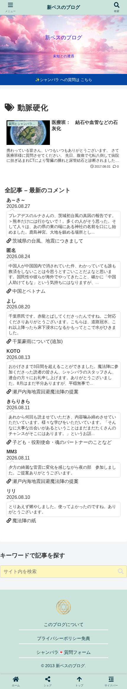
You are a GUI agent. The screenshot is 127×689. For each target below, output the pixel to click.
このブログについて (64, 624)
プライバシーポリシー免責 (63, 638)
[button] (120, 571)
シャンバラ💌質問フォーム (63, 652)
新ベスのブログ (63, 7)
